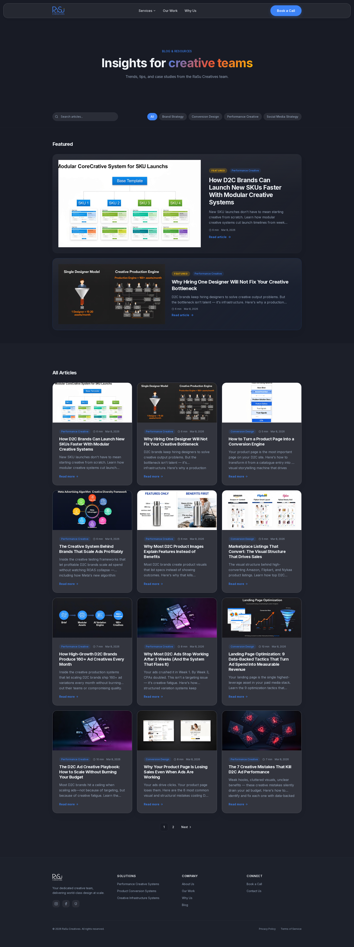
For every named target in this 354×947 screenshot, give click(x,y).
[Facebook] (66, 903)
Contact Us (254, 891)
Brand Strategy (173, 116)
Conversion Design (205, 116)
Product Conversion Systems (136, 891)
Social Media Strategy (282, 116)
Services (145, 11)
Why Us (190, 11)
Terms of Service (291, 928)
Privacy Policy (267, 928)
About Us (188, 884)
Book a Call (286, 11)
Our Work (170, 11)
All (152, 116)
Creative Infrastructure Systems (138, 898)
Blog (185, 905)
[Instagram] (56, 903)
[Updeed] (75, 903)
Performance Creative (243, 116)
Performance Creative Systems (138, 884)
